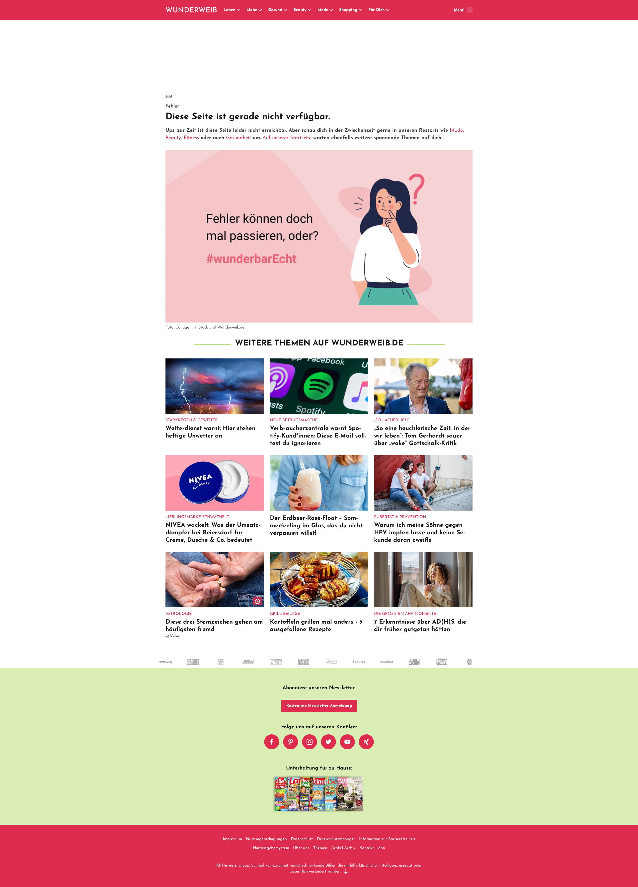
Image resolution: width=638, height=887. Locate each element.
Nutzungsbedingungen (266, 839)
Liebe (251, 10)
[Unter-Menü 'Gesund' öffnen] (285, 9)
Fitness (191, 137)
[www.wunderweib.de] (191, 10)
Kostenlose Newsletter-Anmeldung (319, 706)
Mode (323, 10)
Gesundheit (238, 137)
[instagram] (309, 741)
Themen (320, 848)
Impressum (232, 839)
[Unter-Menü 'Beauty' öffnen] (310, 9)
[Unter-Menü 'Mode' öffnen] (331, 9)
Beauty (300, 10)
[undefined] (185, 666)
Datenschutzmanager (336, 839)
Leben (230, 10)
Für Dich (376, 10)
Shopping (348, 10)
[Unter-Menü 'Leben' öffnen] (238, 9)
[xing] (366, 741)
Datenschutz (302, 839)
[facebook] (271, 741)
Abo (381, 848)
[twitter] (328, 741)
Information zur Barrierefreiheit (387, 839)
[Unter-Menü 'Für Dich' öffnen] (388, 9)
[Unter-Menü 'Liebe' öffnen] (260, 9)
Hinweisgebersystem (271, 848)
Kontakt (366, 848)
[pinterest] (290, 741)
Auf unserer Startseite (287, 137)
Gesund (275, 10)
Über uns (301, 848)
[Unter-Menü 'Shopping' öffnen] (360, 9)
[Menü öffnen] (470, 10)
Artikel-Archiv (343, 848)
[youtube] (347, 741)
